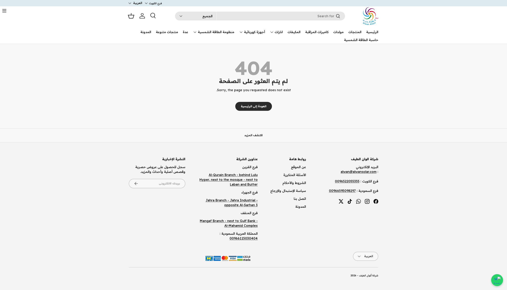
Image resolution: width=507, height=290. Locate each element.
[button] (131, 15)
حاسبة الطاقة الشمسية (361, 40)
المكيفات (294, 32)
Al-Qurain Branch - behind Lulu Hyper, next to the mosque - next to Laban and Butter (228, 179)
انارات (279, 32)
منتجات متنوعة (167, 32)
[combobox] (260, 16)
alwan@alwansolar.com (358, 172)
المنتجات (354, 32)
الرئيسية (372, 32)
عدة (185, 32)
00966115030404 (244, 238)
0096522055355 (347, 181)
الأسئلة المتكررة (294, 175)
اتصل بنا (300, 199)
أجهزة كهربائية (254, 32)
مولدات (338, 32)
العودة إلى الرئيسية (253, 106)
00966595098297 (342, 191)
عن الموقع (298, 167)
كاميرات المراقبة (317, 32)
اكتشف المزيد (253, 135)
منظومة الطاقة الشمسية (216, 32)
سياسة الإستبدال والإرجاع (288, 191)
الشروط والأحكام (294, 183)
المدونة (145, 32)
